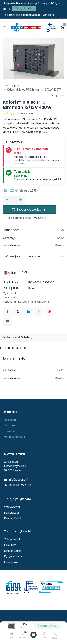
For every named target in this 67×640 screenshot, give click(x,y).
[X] (18, 311)
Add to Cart (49, 626)
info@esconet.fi (18, 479)
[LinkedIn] (28, 311)
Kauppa (14, 85)
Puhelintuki (11, 562)
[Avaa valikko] (33, 635)
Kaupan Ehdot (12, 518)
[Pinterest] (49, 311)
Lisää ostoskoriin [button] (31, 209)
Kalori (31, 288)
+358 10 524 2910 (20, 485)
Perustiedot (11, 230)
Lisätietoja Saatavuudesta (22, 256)
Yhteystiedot (12, 507)
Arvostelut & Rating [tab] (19, 337)
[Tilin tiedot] (55, 634)
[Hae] (44, 634)
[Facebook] (7, 311)
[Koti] (11, 634)
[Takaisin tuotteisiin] (57, 96)
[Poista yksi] (6, 199)
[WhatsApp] (38, 311)
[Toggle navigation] (4, 27)
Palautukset (11, 512)
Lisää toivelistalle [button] (19, 218)
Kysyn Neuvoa (13, 556)
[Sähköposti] (7, 321)
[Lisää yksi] (20, 199)
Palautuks (10, 545)
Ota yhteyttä (24, 8)
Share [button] (42, 218)
